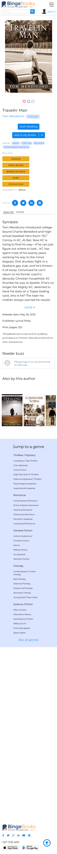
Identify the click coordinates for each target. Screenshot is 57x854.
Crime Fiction (19, 470)
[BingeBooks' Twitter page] (8, 835)
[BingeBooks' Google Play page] (30, 847)
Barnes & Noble (15, 171)
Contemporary (20, 571)
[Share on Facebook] (15, 203)
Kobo (16, 178)
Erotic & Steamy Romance (25, 505)
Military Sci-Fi (19, 623)
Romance (39, 143)
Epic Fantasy (19, 579)
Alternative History (22, 614)
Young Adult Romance (24, 523)
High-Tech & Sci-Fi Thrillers (26, 474)
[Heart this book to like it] (24, 101)
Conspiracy (18, 461)
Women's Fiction (21, 559)
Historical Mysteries (22, 479)
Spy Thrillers (32, 461)
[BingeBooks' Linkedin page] (18, 835)
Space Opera (19, 632)
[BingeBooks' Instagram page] (13, 835)
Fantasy (18, 565)
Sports (16, 143)
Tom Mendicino (13, 116)
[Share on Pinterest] (40, 203)
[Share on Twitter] (23, 203)
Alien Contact (19, 610)
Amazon (16, 159)
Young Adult (19, 554)
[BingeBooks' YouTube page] (23, 835)
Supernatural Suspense (24, 488)
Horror (16, 545)
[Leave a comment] (33, 101)
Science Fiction (23, 604)
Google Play (15, 184)
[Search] (32, 11)
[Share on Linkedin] (31, 203)
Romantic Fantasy (22, 593)
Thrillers (18, 455)
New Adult (32, 597)
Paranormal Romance (24, 514)
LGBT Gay (27, 143)
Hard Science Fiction (23, 619)
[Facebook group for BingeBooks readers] (3, 835)
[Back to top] (47, 843)
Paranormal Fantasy (23, 588)
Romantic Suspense (22, 519)
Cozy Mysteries (20, 465)
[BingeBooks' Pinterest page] (29, 835)
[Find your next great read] (18, 4)
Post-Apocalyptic (21, 628)
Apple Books (15, 165)
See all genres (28, 640)
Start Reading (28, 126)
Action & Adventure (22, 536)
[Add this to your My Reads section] (28, 101)
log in (26, 361)
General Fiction (22, 530)
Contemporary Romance (16, 147)
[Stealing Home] (12, 405)
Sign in (51, 11)
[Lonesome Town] (34, 405)
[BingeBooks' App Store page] (11, 847)
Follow (33, 116)
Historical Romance (22, 510)
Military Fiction (20, 550)
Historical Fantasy (22, 583)
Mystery (30, 455)
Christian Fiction (21, 540)
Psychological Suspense (24, 483)
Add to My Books (25, 135)
